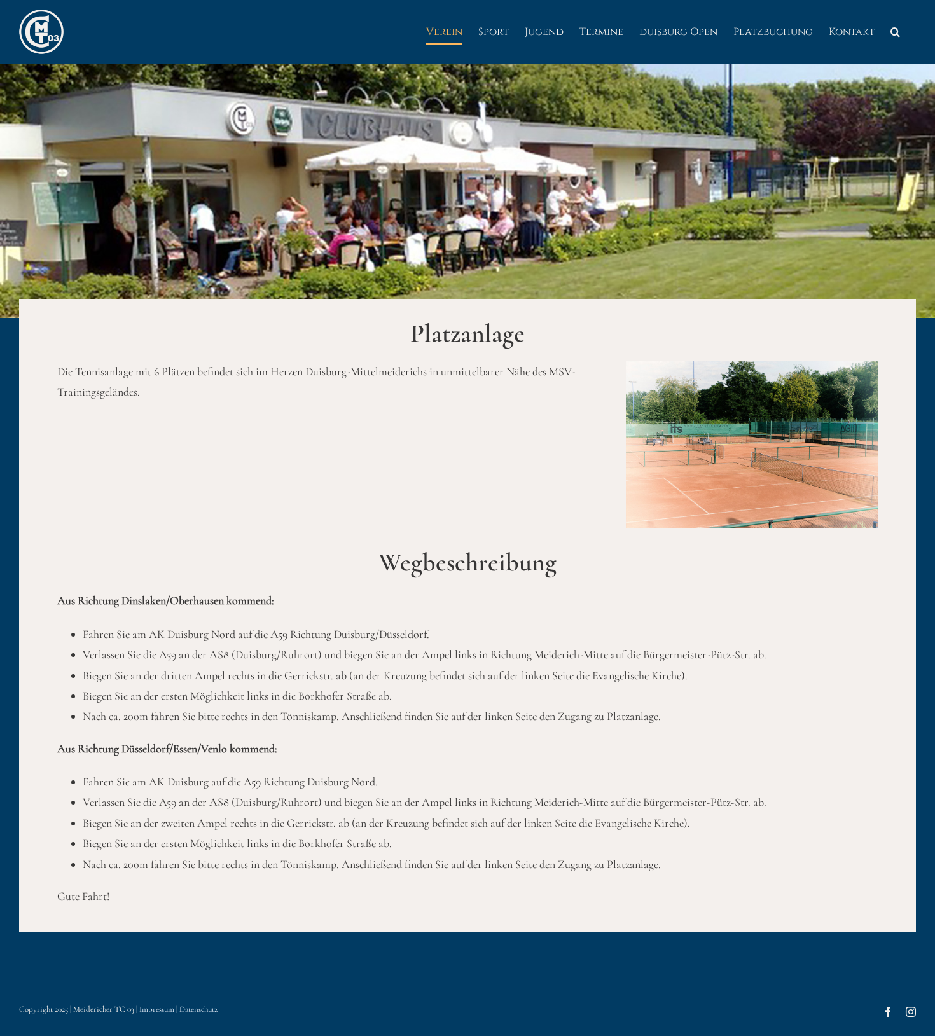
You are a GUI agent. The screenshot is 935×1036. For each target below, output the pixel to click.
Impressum (156, 1009)
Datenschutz (198, 1009)
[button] (895, 32)
